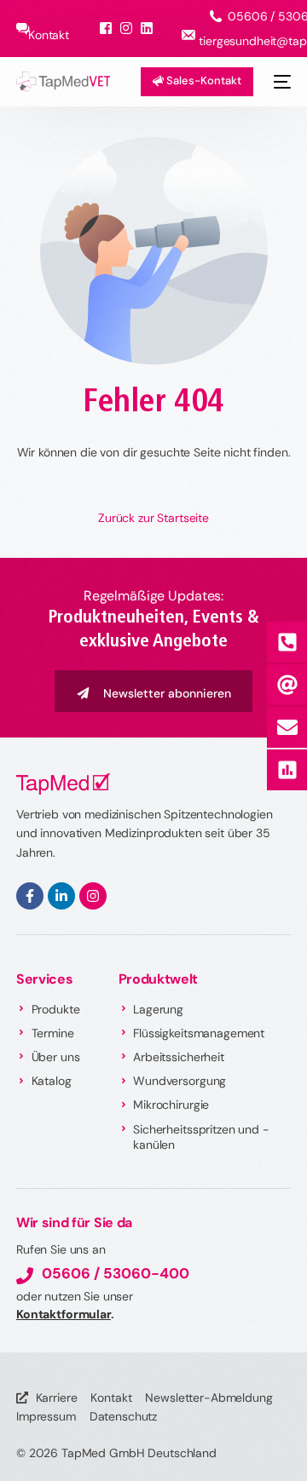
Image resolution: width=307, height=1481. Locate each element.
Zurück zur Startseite (153, 517)
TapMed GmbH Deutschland (139, 1453)
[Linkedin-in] (61, 896)
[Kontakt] (286, 727)
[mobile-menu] (280, 82)
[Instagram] (93, 896)
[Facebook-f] (29, 896)
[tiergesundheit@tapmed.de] (286, 684)
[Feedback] (286, 769)
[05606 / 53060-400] (286, 642)
